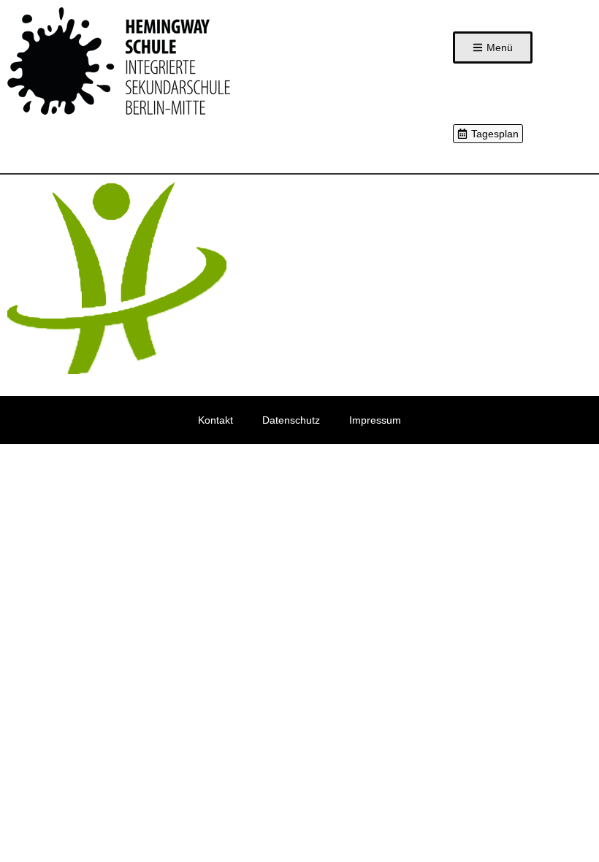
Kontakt (215, 420)
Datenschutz (291, 420)
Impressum (375, 420)
